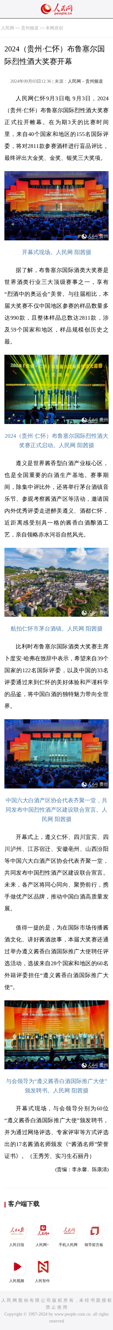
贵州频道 (30, 28)
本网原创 (54, 28)
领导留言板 (93, 1245)
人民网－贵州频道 (85, 81)
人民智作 (42, 1281)
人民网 (7, 28)
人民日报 (16, 1245)
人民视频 (16, 1281)
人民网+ (42, 1245)
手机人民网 (68, 1245)
